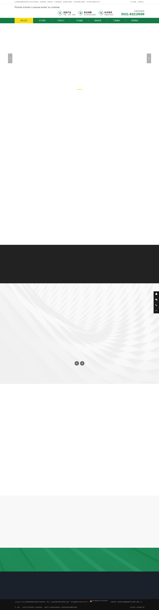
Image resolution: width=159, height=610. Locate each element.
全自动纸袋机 (55, 572)
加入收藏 (133, 2)
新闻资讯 (97, 20)
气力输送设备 (129, 141)
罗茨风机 (27, 141)
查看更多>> (79, 229)
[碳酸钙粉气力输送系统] (35, 162)
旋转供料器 (66, 141)
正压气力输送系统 (79, 181)
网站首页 (23, 20)
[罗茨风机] (35, 201)
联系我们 (141, 2)
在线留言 (96, 595)
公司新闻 (66, 595)
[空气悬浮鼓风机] (79, 201)
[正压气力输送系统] (79, 162)
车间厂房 (20, 597)
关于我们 (42, 20)
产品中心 (60, 20)
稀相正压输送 (52, 595)
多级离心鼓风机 (46, 141)
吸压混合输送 (52, 603)
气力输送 (79, 20)
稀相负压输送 (52, 597)
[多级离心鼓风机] (123, 162)
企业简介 (20, 595)
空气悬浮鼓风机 (109, 141)
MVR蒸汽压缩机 (87, 141)
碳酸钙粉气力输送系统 (35, 181)
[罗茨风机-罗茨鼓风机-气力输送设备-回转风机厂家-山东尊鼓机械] (37, 7)
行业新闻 (87, 434)
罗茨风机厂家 (140, 607)
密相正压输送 (52, 600)
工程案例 (116, 20)
